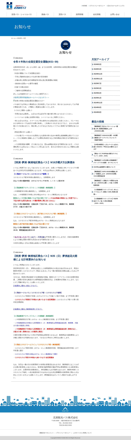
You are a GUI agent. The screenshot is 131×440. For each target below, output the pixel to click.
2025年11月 (98, 79)
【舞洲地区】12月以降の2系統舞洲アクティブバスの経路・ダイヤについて (106, 161)
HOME (84, 6)
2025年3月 (97, 88)
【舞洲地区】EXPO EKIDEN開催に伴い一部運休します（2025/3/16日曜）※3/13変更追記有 (105, 174)
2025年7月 (97, 83)
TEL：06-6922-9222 (65, 423)
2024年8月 (97, 112)
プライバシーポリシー (97, 6)
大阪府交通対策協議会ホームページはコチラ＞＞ (31, 97)
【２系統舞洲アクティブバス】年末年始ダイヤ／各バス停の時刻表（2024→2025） (106, 201)
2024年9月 (97, 107)
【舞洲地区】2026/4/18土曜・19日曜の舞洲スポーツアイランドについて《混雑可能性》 (105, 138)
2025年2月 (97, 93)
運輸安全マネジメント (46, 433)
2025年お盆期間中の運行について (104, 167)
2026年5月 (97, 64)
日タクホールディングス (116, 6)
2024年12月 (98, 103)
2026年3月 (97, 69)
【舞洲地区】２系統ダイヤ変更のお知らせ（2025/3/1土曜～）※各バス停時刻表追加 (106, 183)
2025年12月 (98, 74)
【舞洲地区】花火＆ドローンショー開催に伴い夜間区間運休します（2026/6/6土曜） (106, 129)
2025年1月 (97, 98)
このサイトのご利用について (82, 433)
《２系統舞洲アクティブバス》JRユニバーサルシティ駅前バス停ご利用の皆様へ (106, 192)
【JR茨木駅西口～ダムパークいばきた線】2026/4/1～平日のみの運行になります (106, 147)
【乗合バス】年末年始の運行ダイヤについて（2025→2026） (106, 155)
